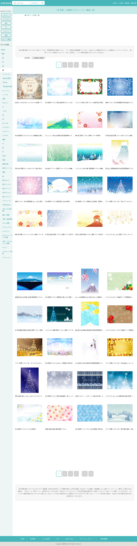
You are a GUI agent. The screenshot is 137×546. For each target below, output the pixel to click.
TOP (27, 15)
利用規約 (33, 539)
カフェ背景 (5, 223)
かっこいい (5, 90)
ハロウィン (6, 15)
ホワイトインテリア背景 (7, 236)
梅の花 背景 (7, 78)
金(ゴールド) (6, 196)
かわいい (5, 103)
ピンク (4, 247)
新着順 (127, 3)
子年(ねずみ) (6, 205)
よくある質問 (45, 539)
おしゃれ (5, 123)
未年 (6, 23)
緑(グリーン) (6, 188)
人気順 (121, 3)
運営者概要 (103, 539)
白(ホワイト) (6, 192)
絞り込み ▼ (35, 3)
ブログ (57, 539)
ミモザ (4, 111)
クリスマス (6, 19)
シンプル (5, 94)
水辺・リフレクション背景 (7, 242)
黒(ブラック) (6, 184)
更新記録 (133, 3)
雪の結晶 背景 (7, 86)
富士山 (5, 82)
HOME (115, 3)
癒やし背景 (5, 215)
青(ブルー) (5, 180)
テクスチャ (5, 127)
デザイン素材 (6, 39)
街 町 (4, 156)
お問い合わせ (69, 539)
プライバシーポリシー (86, 539)
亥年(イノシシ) (7, 168)
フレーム (6, 31)
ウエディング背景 (7, 252)
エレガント (5, 231)
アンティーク (6, 201)
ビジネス (5, 135)
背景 (6, 35)
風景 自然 (5, 164)
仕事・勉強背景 (7, 219)
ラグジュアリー (7, 227)
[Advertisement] (75, 31)
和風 (3, 99)
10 (85, 65)
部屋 (3, 160)
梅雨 (3, 172)
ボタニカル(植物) (6, 210)
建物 (3, 139)
